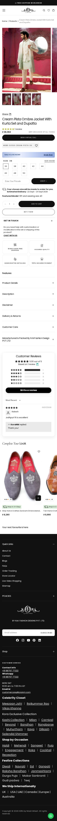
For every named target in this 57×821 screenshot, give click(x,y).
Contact (6, 555)
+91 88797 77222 (10, 670)
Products (13, 21)
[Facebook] (17, 640)
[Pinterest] (34, 640)
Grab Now (48, 155)
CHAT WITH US (10, 235)
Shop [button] (4, 651)
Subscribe (46, 633)
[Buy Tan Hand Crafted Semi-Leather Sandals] (22, 475)
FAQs (4, 566)
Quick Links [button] (7, 544)
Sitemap (6, 586)
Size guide (50, 161)
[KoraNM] (28, 610)
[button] (4, 10)
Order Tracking (9, 570)
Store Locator (8, 575)
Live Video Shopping (11, 581)
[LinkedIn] (39, 640)
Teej (27, 780)
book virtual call (28, 138)
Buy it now (28, 212)
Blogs (4, 560)
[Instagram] (23, 640)
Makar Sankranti (33, 776)
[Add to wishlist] (39, 451)
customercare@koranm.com (16, 692)
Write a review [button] (28, 390)
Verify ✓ (43, 181)
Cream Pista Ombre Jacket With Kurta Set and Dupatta (36, 21)
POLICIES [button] (6, 596)
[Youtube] (28, 640)
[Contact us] (51, 816)
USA (13, 792)
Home (4, 21)
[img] (12, 407)
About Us (6, 550)
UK (4, 792)
